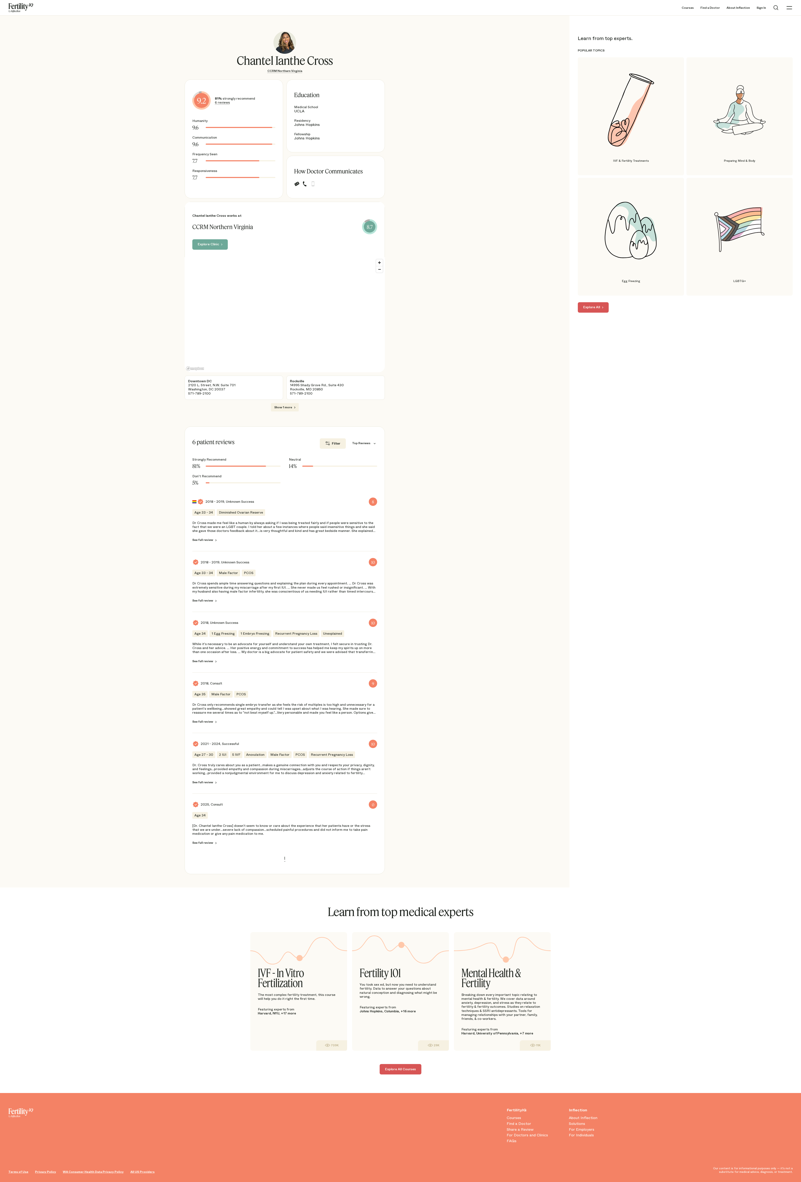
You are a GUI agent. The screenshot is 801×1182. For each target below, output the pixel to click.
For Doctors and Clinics (527, 1135)
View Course (332, 1045)
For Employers (581, 1129)
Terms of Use (18, 1172)
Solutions (577, 1124)
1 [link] (284, 858)
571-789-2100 (199, 393)
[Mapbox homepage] (195, 368)
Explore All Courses (400, 1069)
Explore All (591, 307)
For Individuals (581, 1135)
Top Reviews (361, 443)
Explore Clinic (208, 244)
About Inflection (738, 8)
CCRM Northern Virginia (284, 71)
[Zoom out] (379, 269)
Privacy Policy (45, 1172)
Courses (688, 8)
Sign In (761, 8)
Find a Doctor (710, 8)
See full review (202, 540)
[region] (285, 314)
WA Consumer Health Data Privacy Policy (93, 1172)
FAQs (511, 1141)
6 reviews (222, 102)
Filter (336, 443)
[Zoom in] (379, 262)
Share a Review (520, 1129)
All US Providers (142, 1172)
